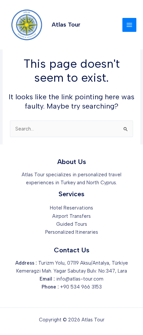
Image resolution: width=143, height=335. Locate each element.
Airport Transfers (71, 216)
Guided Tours (71, 224)
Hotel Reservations (71, 208)
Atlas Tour (66, 24)
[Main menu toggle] (129, 25)
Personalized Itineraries (71, 232)
